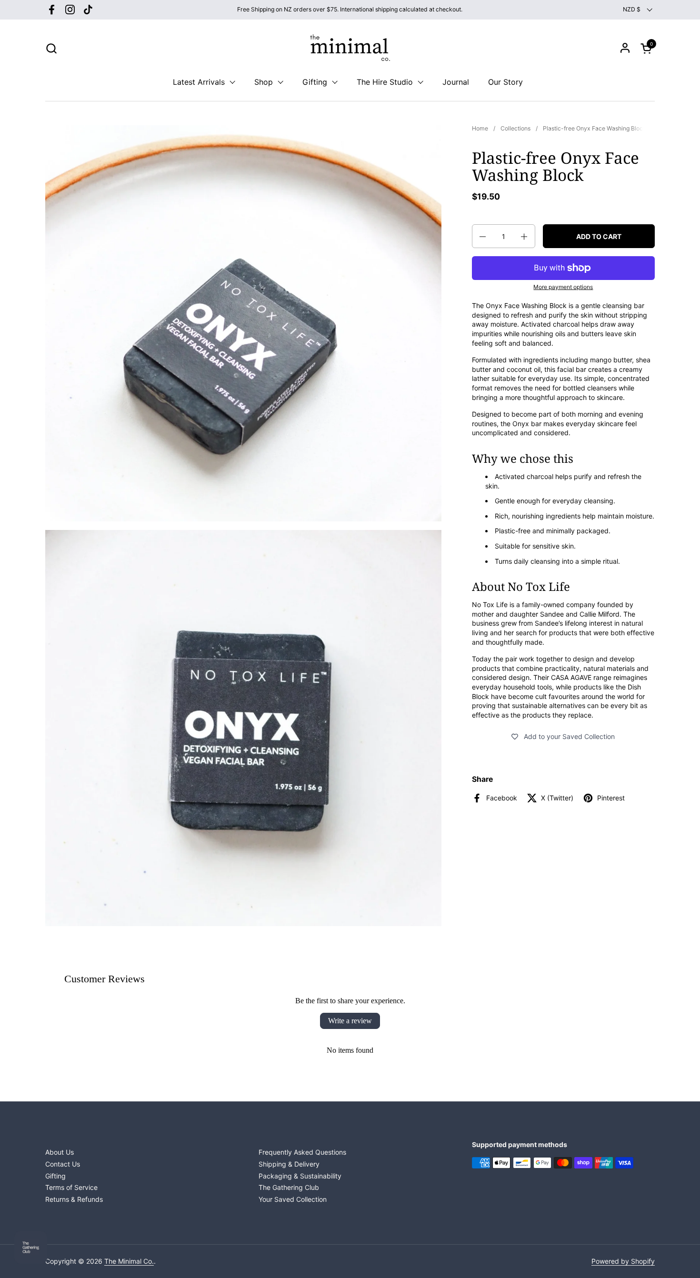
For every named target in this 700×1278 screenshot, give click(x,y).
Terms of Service (71, 1187)
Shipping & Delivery (289, 1164)
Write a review (350, 1021)
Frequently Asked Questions (302, 1152)
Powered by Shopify (623, 1261)
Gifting (55, 1176)
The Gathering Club (289, 1187)
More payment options (563, 287)
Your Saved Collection (293, 1199)
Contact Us (62, 1164)
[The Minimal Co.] (350, 48)
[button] (51, 48)
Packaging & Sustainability (300, 1176)
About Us (59, 1152)
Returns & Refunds (74, 1199)
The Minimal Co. (129, 1261)
